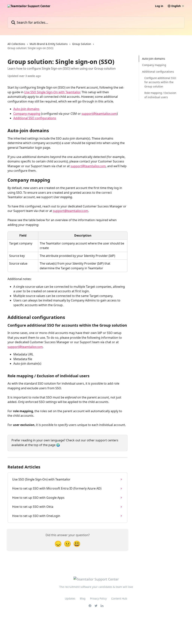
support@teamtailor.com (99, 114)
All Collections (16, 44)
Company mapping (26, 114)
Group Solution (81, 44)
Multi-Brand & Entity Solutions (49, 44)
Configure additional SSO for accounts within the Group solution (160, 82)
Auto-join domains (26, 109)
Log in (159, 6)
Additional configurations (158, 71)
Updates (70, 598)
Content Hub (119, 598)
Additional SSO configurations (34, 118)
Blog (83, 598)
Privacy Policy (98, 598)
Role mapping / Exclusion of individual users (160, 95)
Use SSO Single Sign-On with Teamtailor (52, 92)
